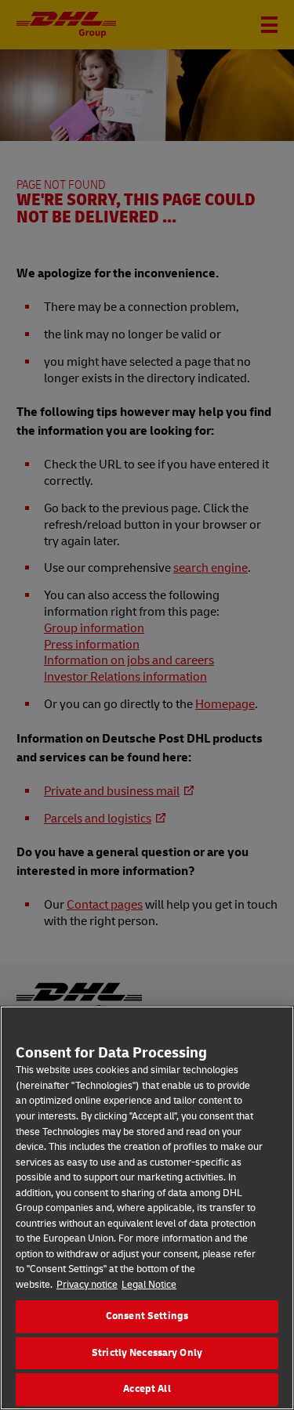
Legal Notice (149, 1284)
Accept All (146, 1389)
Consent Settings (147, 1316)
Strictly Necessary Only (147, 1353)
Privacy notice (87, 1284)
